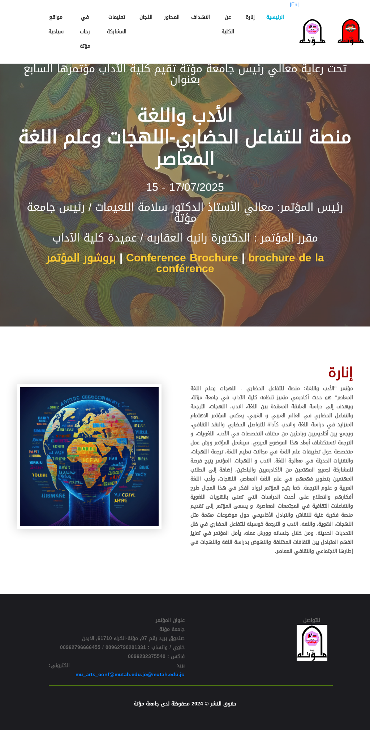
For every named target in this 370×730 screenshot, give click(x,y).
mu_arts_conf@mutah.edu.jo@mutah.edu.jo (130, 674)
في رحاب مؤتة (85, 31)
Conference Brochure (182, 258)
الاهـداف (200, 17)
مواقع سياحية (56, 24)
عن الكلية (227, 24)
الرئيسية (275, 17)
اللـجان (145, 17)
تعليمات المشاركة (116, 24)
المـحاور (172, 17)
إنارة (250, 17)
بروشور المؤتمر (81, 258)
